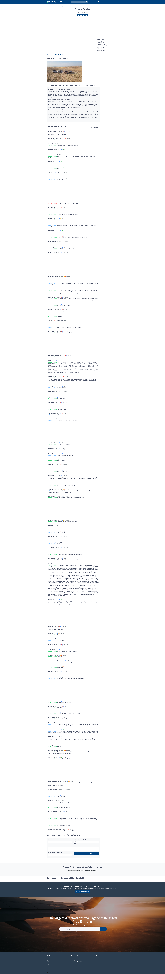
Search (104, 929)
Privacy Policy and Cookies (76, 961)
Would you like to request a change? (55, 54)
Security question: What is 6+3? (55, 852)
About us (48, 959)
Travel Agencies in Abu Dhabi (91, 870)
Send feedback (87, 853)
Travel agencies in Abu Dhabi (85, 6)
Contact (97, 959)
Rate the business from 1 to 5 (80, 839)
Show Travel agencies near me (83, 932)
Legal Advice (73, 960)
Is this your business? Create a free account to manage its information (62, 56)
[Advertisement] (100, 27)
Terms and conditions (75, 959)
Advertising (49, 960)
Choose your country (52, 972)
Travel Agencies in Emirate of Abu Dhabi (76, 870)
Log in (116, 2)
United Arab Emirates (52, 6)
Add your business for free (105, 2)
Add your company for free (82, 891)
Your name (50, 839)
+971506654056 (83, 15)
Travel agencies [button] (92, 2)
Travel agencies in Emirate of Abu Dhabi (67, 6)
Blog (48, 964)
